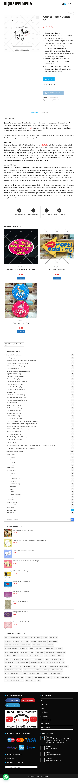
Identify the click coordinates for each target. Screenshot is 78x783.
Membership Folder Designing (16, 395)
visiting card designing (61, 677)
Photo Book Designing (13, 670)
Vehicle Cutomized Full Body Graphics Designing (21, 426)
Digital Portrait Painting (14, 374)
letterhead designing (34, 656)
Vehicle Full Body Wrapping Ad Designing (19, 429)
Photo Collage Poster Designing (35, 670)
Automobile (13, 476)
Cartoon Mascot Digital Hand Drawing (18, 363)
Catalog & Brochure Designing (16, 366)
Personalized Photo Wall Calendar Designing (21, 666)
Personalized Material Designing (16, 397)
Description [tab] (34, 112)
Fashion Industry (15, 484)
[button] (37, 17)
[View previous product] (69, 13)
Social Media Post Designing (15, 405)
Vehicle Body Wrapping (42, 677)
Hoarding (39, 652)
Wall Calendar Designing (14, 434)
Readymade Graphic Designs (14, 451)
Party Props (21, 267)
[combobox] (21, 767)
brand (45, 638)
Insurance (13, 486)
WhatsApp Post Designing (14, 439)
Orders (43, 708)
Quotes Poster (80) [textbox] (20, 767)
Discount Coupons (12, 502)
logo (47, 656)
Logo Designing (11, 392)
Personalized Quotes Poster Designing (53, 666)
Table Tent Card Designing (14, 416)
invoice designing (11, 656)
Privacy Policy (45, 728)
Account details (46, 720)
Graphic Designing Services (14, 355)
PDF (54, 100)
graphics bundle (27, 652)
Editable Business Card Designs (16, 648)
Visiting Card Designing (14, 431)
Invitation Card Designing (14, 387)
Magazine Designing (12, 659)
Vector (58, 100)
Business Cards (11, 470)
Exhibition (49, 648)
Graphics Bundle (11, 442)
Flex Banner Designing (13, 379)
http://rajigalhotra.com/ (54, 761)
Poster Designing (12, 402)
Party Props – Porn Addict (57, 269)
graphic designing (11, 652)
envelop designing (36, 648)
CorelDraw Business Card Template (17, 645)
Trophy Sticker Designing (14, 418)
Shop (42, 700)
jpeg (22, 656)
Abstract (12, 457)
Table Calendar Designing (14, 413)
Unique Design (14, 497)
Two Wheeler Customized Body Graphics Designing (22, 421)
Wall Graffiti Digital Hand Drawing (17, 437)
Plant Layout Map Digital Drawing (17, 400)
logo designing (57, 656)
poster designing (56, 670)
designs (50, 645)
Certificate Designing (13, 368)
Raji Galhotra (11, 758)
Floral (11, 460)
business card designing (13, 641)
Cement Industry (15, 478)
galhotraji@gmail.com (53, 755)
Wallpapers (10, 513)
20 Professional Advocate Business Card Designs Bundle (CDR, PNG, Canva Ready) (31, 445)
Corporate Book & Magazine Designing (18, 371)
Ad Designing (11, 358)
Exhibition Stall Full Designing (15, 376)
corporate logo (38, 645)
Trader (12, 492)
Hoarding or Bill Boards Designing (17, 381)
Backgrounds (11, 454)
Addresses (44, 716)
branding (53, 638)
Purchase (49, 79)
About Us (44, 704)
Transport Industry (15, 494)
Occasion (12, 462)
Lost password (45, 724)
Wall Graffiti (30, 681)
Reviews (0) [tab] (44, 112)
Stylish (12, 489)
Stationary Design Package (15, 408)
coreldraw (50, 100)
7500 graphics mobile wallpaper (16, 638)
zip (39, 681)
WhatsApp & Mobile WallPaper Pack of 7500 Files (21, 448)
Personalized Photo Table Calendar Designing (47, 663)
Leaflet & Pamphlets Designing (16, 389)
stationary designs (12, 673)
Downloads (44, 712)
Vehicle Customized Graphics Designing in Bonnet (22, 424)
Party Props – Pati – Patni (21, 323)
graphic (59, 648)
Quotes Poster (54, 97)
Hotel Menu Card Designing (15, 384)
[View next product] (72, 13)
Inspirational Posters (13, 505)
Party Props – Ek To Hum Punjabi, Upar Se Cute (21, 269)
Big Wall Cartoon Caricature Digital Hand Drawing (21, 360)
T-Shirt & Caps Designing (14, 410)
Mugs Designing (51, 659)
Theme (12, 465)
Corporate (13, 481)
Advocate (13, 473)
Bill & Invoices (11, 468)
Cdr (27, 641)
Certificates (10, 499)
